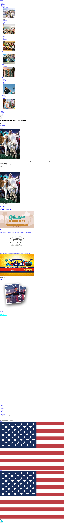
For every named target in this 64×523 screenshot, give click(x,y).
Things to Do (2, 18)
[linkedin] (1, 399)
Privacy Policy (1, 416)
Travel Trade (2, 405)
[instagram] (1, 397)
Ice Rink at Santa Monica (2, 125)
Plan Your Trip (2, 77)
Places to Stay (2, 64)
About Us (2, 410)
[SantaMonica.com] (3, 318)
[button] (32, 495)
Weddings (2, 3)
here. (2, 166)
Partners (2, 406)
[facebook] (1, 320)
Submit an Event (3, 110)
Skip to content (1, 0)
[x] (32, 396)
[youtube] (1, 398)
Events (2, 51)
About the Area (3, 5)
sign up (1, 279)
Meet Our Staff (2, 411)
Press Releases (2, 407)
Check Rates (1, 113)
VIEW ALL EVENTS (2, 206)
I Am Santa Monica (3, 412)
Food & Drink (2, 34)
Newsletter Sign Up (2, 421)
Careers (2, 413)
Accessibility (2, 408)
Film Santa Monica (3, 2)
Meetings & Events (3, 4)
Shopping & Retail (3, 95)
